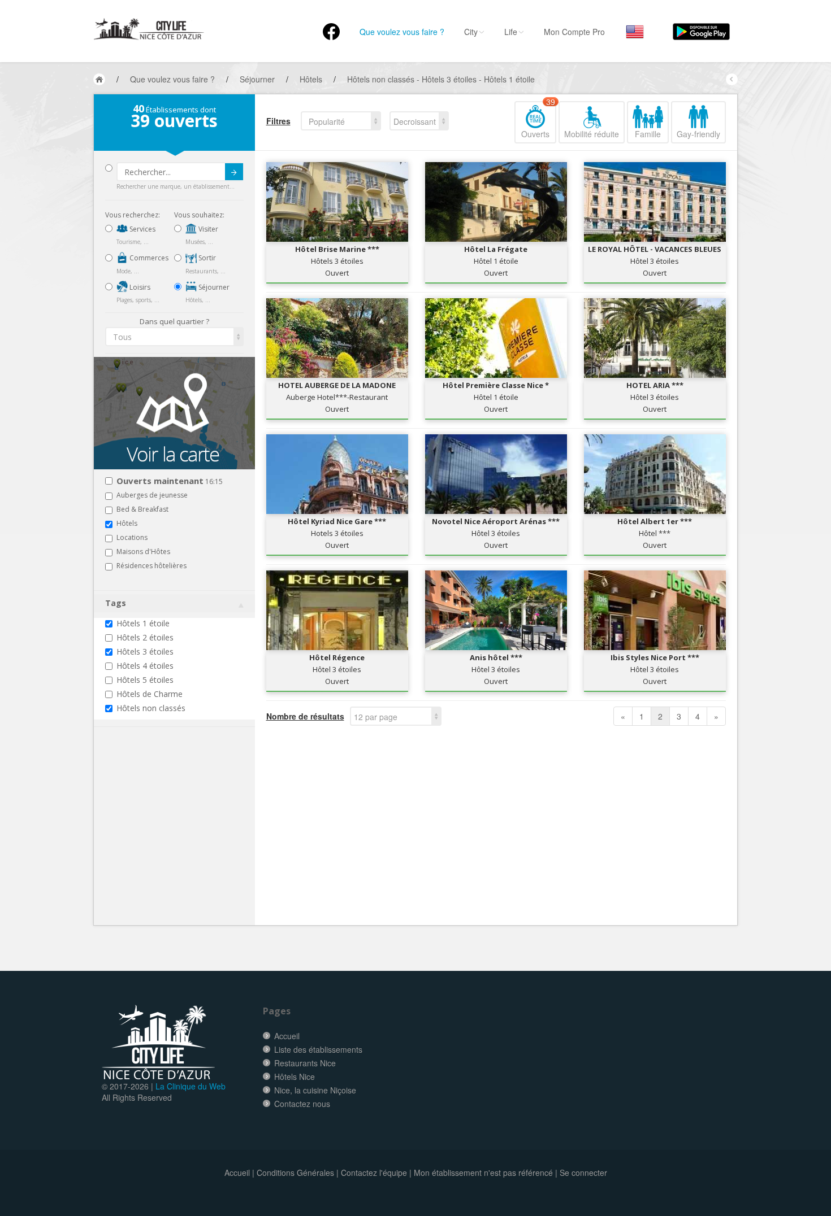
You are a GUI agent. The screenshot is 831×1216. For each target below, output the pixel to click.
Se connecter (583, 1172)
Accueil (287, 1035)
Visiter (207, 229)
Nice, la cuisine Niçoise (315, 1090)
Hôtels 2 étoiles (145, 637)
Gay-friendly (698, 134)
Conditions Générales (295, 1172)
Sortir (206, 258)
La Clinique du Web (190, 1086)
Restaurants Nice (305, 1063)
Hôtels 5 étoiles (145, 679)
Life (510, 31)
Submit (234, 171)
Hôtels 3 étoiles (145, 651)
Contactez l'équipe (374, 1172)
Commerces (148, 258)
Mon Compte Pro (574, 31)
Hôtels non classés (150, 708)
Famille (648, 134)
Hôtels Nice (294, 1076)
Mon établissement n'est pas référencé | (485, 1172)
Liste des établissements (318, 1049)
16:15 (169, 481)
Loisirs (139, 287)
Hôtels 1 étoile (143, 623)
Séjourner (213, 287)
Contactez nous (302, 1103)
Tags (115, 603)
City (471, 31)
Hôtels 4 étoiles (145, 665)
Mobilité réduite (591, 134)
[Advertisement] (173, 843)
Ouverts (538, 120)
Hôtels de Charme (149, 693)
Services (141, 229)
